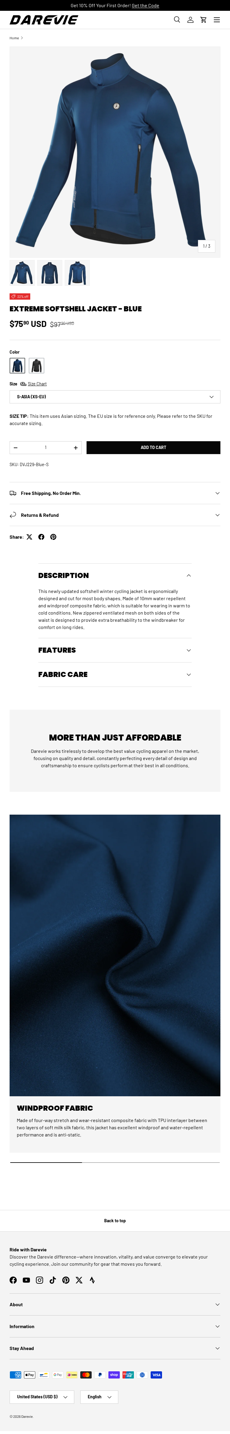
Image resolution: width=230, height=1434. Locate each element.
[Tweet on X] (29, 537)
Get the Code (145, 5)
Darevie (27, 1416)
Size (28, 383)
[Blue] (17, 365)
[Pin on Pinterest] (53, 537)
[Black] (36, 365)
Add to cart (153, 447)
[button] (203, 19)
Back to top (115, 1220)
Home (14, 38)
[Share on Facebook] (41, 537)
